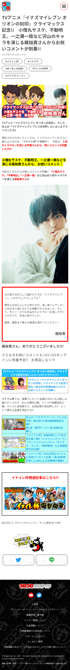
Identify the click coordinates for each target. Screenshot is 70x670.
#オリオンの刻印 (14, 68)
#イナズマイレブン (15, 75)
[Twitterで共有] (18, 560)
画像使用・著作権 (35, 614)
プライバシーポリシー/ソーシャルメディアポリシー (35, 609)
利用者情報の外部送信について (35, 630)
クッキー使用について (35, 620)
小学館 (35, 604)
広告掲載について (35, 625)
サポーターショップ (35, 636)
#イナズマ (33, 61)
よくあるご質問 (35, 641)
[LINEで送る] (51, 560)
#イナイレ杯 (12, 61)
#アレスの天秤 (40, 68)
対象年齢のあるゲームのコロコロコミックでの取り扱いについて (35, 646)
